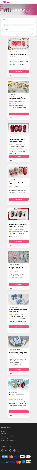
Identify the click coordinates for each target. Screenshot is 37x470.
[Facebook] (2, 451)
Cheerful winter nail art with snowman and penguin (18, 353)
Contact (3, 433)
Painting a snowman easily (17, 395)
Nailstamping (5, 427)
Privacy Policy (5, 438)
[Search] (32, 29)
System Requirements (7, 440)
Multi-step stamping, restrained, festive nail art (17, 97)
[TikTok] (18, 451)
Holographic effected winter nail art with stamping (18, 225)
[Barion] (16, 456)
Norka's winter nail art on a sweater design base (18, 268)
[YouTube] (6, 451)
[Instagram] (10, 451)
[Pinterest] (14, 451)
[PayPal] (16, 462)
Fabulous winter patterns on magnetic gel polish (18, 140)
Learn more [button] (18, 71)
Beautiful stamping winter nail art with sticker (18, 310)
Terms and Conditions (7, 436)
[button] (18, 75)
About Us (3, 431)
